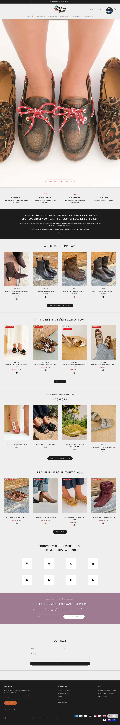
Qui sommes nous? (63, 702)
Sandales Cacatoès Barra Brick (16, 444)
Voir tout (60, 381)
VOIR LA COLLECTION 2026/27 (60, 305)
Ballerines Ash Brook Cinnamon (16, 517)
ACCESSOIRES (52, 16)
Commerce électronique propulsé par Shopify (52, 718)
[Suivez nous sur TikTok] (14, 710)
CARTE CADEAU (88, 16)
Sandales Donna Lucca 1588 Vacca (45, 365)
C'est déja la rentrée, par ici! (60, 181)
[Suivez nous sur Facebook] (5, 710)
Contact (60, 696)
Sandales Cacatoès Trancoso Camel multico (103, 448)
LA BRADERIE (64, 16)
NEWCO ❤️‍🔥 (30, 16)
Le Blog (60, 699)
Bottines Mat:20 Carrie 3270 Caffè (74, 291)
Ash (16, 515)
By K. (103, 515)
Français (99, 9)
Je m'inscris (74, 616)
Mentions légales (103, 696)
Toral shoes (103, 362)
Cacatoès (16, 442)
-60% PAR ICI (59, 532)
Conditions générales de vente (107, 690)
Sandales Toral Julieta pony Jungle (103, 365)
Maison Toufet (16, 288)
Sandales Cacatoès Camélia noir (45, 444)
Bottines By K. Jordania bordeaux (103, 517)
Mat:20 (74, 288)
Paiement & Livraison (64, 690)
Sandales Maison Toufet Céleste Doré (74, 366)
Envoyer (60, 663)
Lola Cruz (16, 362)
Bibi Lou (45, 515)
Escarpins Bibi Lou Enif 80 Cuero (45, 517)
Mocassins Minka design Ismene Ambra (74, 519)
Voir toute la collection (60, 458)
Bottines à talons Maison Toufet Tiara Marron (16, 292)
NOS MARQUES (76, 16)
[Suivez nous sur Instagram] (10, 710)
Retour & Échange (63, 693)
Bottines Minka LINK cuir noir (45, 291)
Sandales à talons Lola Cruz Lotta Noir (16, 366)
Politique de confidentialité (105, 693)
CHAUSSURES (41, 16)
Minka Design (46, 288)
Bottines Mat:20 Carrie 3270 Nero (103, 291)
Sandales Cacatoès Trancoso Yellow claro (74, 446)
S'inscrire (10, 703)
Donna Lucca (45, 362)
